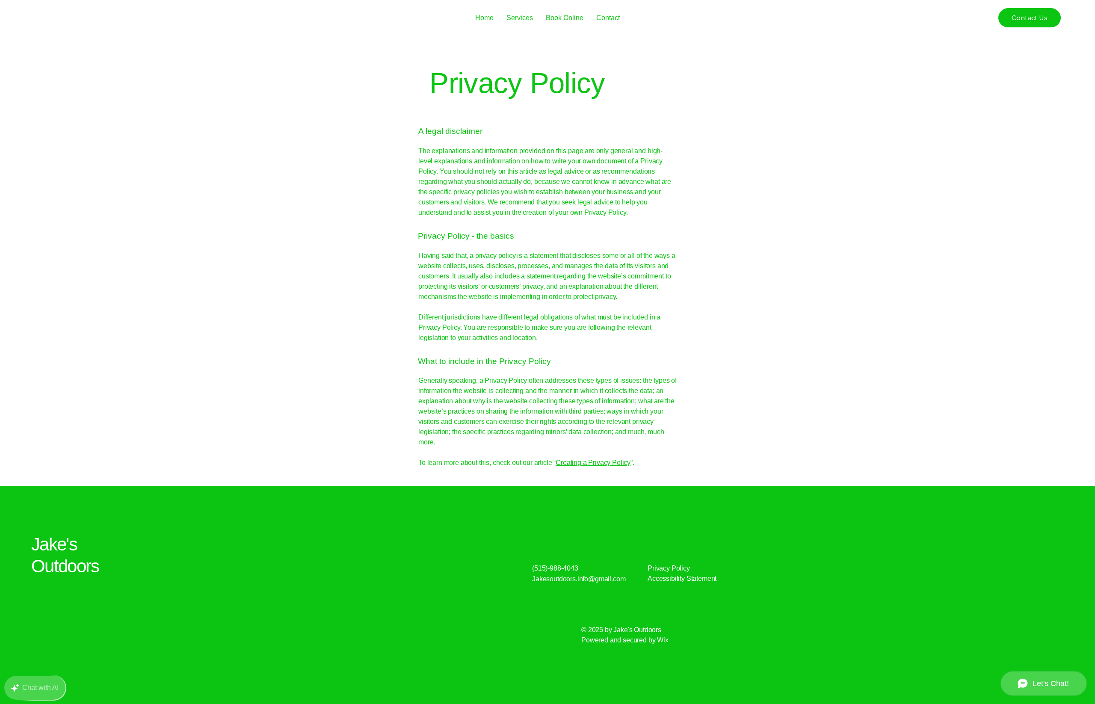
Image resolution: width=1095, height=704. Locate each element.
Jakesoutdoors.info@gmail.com (579, 579)
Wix (663, 640)
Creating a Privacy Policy (593, 462)
